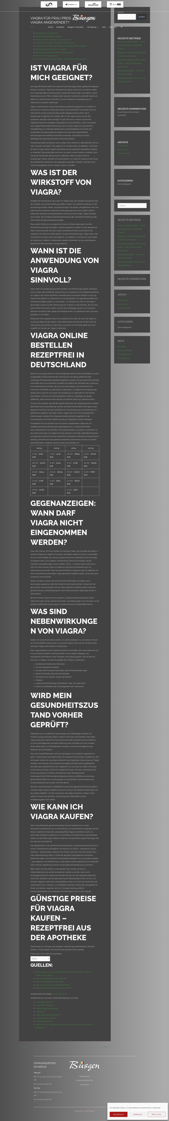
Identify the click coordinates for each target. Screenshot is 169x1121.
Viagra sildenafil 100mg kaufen (48, 1015)
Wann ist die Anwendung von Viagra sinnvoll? (54, 40)
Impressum (84, 1084)
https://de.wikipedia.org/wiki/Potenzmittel (52, 985)
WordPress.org (123, 358)
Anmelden (122, 346)
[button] (122, 27)
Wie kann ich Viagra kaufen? (47, 56)
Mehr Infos (156, 1114)
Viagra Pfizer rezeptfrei (44, 1005)
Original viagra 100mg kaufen (47, 1008)
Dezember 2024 (124, 153)
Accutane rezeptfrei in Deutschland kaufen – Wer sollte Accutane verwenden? (132, 63)
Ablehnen (137, 1114)
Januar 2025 (122, 149)
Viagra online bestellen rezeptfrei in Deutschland (55, 43)
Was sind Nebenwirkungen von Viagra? (51, 49)
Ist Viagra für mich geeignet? (47, 33)
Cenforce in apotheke (44, 1021)
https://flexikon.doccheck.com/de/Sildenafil (53, 988)
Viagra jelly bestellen (44, 1002)
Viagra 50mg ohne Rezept (46, 1018)
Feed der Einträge (125, 350)
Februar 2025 (123, 145)
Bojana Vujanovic (60, 994)
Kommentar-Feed (125, 354)
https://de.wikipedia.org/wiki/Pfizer (50, 982)
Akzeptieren (118, 1114)
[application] (97, 27)
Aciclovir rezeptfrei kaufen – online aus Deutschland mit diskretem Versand (131, 45)
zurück (23, 1047)
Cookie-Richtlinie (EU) (84, 1080)
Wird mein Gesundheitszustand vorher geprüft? (54, 52)
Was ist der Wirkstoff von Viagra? (48, 36)
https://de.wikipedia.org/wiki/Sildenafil (51, 978)
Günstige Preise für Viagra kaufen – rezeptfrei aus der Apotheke (61, 59)
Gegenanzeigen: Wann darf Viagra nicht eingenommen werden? (61, 46)
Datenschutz (84, 1076)
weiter (106, 1047)
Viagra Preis (40, 1012)
